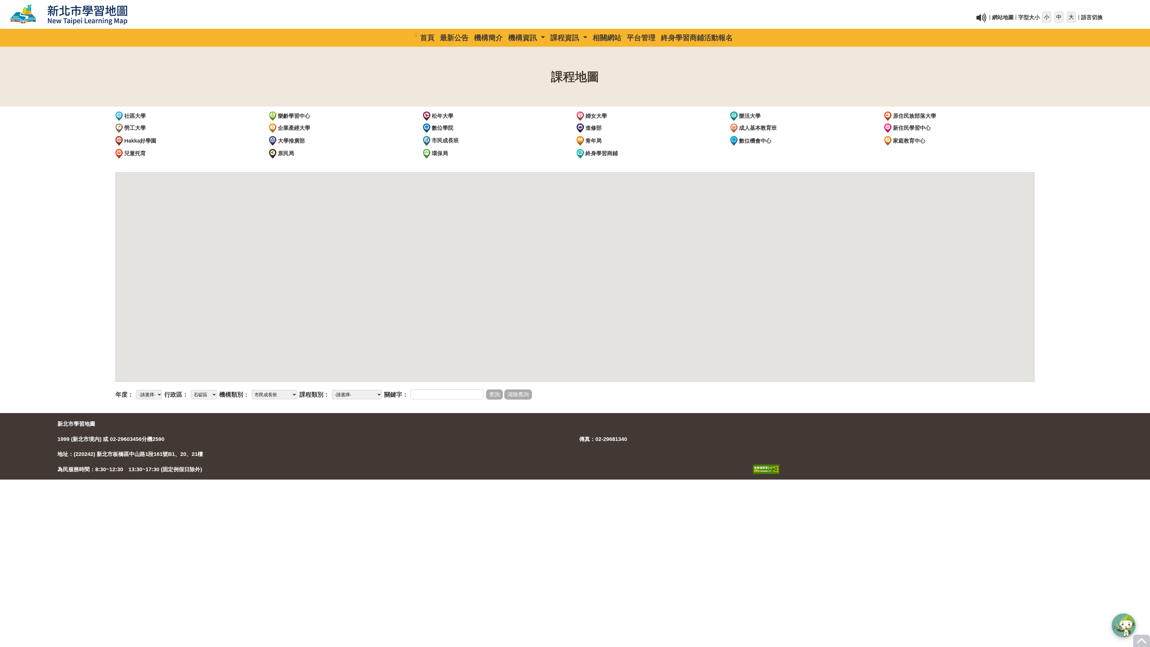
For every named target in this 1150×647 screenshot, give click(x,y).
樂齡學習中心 (293, 116)
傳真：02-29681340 (603, 439)
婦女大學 (595, 116)
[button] (1124, 625)
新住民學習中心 (911, 128)
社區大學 (134, 116)
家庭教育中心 (908, 141)
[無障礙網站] (766, 463)
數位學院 (441, 128)
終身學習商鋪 (601, 153)
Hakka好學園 (139, 141)
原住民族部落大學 (914, 116)
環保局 (439, 153)
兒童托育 (134, 153)
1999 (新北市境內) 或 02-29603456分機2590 (111, 439)
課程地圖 (575, 76)
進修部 (593, 128)
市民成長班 (444, 140)
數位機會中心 (754, 141)
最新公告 (454, 38)
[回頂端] (1141, 644)
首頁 (427, 38)
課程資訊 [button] (565, 38)
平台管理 (641, 38)
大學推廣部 (290, 141)
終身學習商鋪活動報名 (697, 38)
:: (718, 7)
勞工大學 (134, 128)
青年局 (593, 141)
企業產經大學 (293, 128)
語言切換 (1092, 18)
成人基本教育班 (757, 128)
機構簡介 (488, 38)
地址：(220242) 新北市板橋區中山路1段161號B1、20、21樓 (130, 454)
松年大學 (441, 116)
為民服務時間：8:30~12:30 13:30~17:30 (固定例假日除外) (130, 469)
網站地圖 (1003, 18)
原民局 (285, 153)
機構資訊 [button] (523, 38)
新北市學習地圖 (76, 424)
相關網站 (607, 38)
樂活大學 (749, 116)
